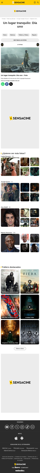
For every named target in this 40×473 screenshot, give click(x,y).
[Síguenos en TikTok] (27, 427)
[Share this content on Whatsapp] (3, 84)
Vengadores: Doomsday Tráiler (10, 343)
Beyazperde (30, 448)
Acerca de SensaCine (7, 456)
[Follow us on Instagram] (22, 427)
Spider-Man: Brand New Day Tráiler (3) (10, 317)
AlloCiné (4, 448)
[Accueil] (18, 2)
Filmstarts (17, 448)
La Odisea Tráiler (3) (29, 343)
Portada (3, 18)
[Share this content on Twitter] (11, 84)
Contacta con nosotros (20, 456)
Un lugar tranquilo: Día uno (23, 18)
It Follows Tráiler (29, 317)
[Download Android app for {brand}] (23, 438)
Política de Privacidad (7, 458)
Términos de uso (32, 456)
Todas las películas (11, 18)
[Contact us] (32, 427)
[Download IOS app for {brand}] (17, 438)
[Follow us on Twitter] (17, 427)
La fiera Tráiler (30, 292)
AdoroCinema (8, 450)
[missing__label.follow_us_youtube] (7, 427)
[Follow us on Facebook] (12, 427)
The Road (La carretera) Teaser (10, 292)
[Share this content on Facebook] (7, 84)
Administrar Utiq (18, 458)
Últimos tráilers (20, 348)
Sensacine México (26, 450)
